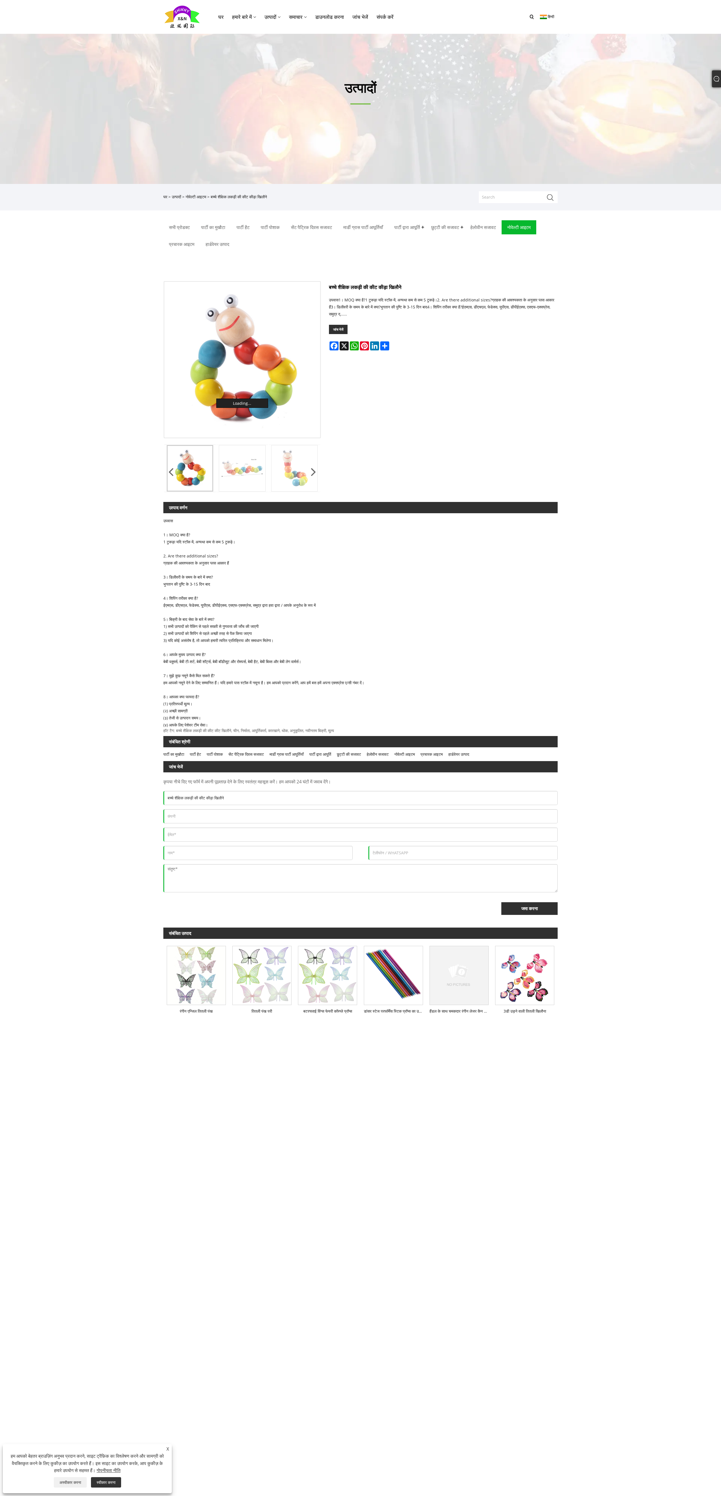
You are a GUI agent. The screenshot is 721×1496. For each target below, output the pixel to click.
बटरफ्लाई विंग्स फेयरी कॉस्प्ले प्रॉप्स (327, 1011)
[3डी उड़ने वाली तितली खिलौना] (525, 974)
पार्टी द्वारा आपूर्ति (320, 754)
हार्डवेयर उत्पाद (458, 754)
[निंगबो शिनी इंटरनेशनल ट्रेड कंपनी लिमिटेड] (182, 16)
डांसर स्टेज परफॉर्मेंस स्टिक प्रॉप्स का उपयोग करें (395, 1011)
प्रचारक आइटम (431, 754)
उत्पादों (176, 196)
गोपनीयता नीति (109, 1470)
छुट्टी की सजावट (349, 754)
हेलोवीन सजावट (378, 754)
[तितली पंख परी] (262, 974)
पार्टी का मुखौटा (173, 754)
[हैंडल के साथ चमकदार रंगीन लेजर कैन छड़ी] (459, 974)
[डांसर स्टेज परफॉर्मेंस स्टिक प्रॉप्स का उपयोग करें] (393, 974)
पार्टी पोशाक (215, 754)
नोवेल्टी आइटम (196, 196)
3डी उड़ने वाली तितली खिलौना (525, 1011)
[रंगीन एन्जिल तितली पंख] (196, 974)
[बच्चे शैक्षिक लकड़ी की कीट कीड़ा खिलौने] (242, 360)
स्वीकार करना (106, 1482)
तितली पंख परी (262, 1011)
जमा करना (529, 908)
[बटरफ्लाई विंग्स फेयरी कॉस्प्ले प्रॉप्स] (327, 974)
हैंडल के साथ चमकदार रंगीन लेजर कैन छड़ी (460, 1011)
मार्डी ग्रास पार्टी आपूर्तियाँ (287, 754)
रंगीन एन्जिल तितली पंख (196, 1011)
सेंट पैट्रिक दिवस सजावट (246, 754)
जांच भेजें (338, 329)
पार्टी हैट (195, 754)
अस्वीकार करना (70, 1482)
